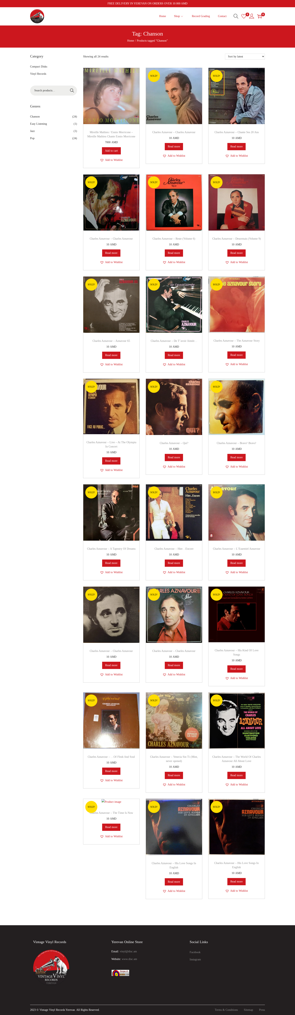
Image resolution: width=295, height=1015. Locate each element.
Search (72, 90)
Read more (174, 146)
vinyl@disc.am (128, 951)
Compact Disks (38, 66)
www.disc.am (129, 959)
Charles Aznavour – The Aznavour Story (237, 340)
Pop (32, 138)
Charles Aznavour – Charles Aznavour (173, 132)
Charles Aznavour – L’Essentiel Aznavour (236, 548)
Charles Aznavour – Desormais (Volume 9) (236, 238)
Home (130, 40)
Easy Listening (38, 123)
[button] (111, 160)
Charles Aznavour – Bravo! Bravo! (236, 443)
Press (262, 1009)
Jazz (32, 131)
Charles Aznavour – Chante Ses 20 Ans (237, 132)
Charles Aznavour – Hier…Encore (174, 548)
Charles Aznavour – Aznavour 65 (111, 340)
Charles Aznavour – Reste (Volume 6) (174, 238)
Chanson (35, 116)
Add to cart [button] (111, 150)
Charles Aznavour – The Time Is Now (111, 812)
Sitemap (248, 1009)
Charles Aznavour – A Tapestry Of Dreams (111, 548)
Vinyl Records (38, 73)
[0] (243, 16)
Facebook (195, 952)
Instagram (195, 959)
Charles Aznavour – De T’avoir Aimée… (174, 340)
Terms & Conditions (226, 1009)
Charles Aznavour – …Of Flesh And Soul (111, 756)
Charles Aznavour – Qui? (174, 443)
